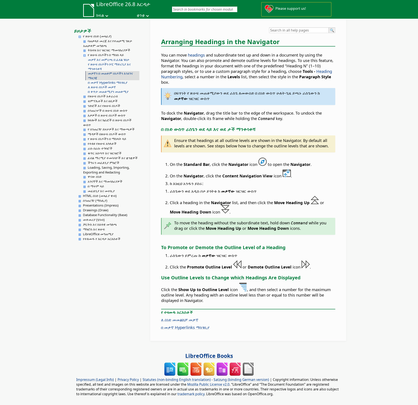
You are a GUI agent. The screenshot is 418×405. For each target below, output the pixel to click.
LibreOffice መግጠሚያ (98, 234)
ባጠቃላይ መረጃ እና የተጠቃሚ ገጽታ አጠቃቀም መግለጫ (107, 43)
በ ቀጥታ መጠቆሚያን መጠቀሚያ (108, 91)
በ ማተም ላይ (96, 186)
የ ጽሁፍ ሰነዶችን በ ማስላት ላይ (107, 139)
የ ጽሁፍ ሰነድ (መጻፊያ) (97, 36)
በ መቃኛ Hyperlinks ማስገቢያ (107, 82)
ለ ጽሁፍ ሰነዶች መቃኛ (102, 87)
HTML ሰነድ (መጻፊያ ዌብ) (100, 195)
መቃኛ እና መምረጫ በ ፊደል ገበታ (108, 59)
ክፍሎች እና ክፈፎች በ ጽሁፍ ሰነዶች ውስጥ (107, 122)
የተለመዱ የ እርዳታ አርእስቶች (101, 239)
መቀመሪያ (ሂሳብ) (94, 219)
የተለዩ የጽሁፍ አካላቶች (102, 143)
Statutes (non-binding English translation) (177, 379)
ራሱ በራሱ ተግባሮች (100, 148)
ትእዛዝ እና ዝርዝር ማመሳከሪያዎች (109, 50)
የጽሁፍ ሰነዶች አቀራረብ (103, 96)
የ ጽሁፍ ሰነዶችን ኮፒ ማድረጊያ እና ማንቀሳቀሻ (109, 66)
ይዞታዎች (82, 30)
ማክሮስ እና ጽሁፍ (94, 229)
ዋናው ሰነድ (95, 176)
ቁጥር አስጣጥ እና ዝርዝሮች (104, 153)
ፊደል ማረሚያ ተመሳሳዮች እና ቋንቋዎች (113, 158)
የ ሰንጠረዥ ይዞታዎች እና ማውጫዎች (111, 129)
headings (196, 55)
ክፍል (100, 15)
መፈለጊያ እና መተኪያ (101, 191)
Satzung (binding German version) (241, 379)
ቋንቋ (141, 15)
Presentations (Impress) (101, 205)
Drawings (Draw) (95, 210)
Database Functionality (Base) (105, 215)
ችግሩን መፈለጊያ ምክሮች (103, 162)
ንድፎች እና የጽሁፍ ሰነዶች (104, 105)
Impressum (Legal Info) (95, 379)
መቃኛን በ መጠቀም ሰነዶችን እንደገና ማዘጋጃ (110, 75)
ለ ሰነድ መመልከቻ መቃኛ (179, 319)
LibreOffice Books (209, 355)
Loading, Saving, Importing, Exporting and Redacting (106, 169)
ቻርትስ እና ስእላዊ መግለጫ (100, 224)
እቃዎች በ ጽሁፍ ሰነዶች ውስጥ (106, 115)
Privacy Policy (128, 379)
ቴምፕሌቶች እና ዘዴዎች (103, 101)
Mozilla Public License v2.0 (208, 384)
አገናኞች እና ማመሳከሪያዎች (105, 181)
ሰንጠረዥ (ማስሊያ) (95, 200)
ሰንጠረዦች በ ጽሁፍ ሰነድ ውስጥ (107, 110)
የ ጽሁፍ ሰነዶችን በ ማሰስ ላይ (106, 55)
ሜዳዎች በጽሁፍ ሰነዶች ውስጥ (107, 134)
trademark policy (190, 394)
